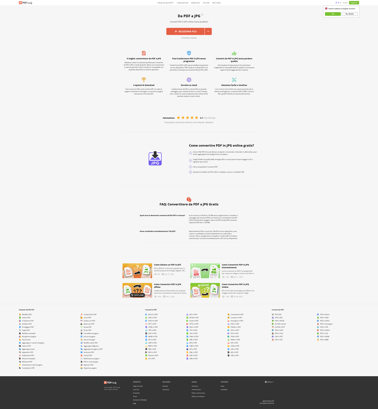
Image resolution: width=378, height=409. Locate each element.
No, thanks (350, 14)
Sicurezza (195, 386)
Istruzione (166, 389)
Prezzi (135, 396)
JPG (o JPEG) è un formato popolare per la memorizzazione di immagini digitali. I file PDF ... (169, 269)
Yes (333, 14)
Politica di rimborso (198, 396)
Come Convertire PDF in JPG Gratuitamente (235, 266)
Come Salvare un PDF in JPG (167, 264)
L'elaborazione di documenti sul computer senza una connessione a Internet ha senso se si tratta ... (170, 292)
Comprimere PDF (182, 3)
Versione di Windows (140, 400)
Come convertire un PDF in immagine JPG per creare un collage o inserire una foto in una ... (238, 272)
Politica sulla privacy (198, 393)
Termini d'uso (196, 389)
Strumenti (136, 393)
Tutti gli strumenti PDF (164, 3)
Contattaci (224, 389)
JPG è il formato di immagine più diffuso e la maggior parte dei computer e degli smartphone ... (238, 292)
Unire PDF (206, 3)
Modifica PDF (195, 3)
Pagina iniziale (138, 386)
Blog (134, 403)
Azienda (165, 386)
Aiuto (222, 386)
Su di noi (136, 389)
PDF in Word (217, 3)
